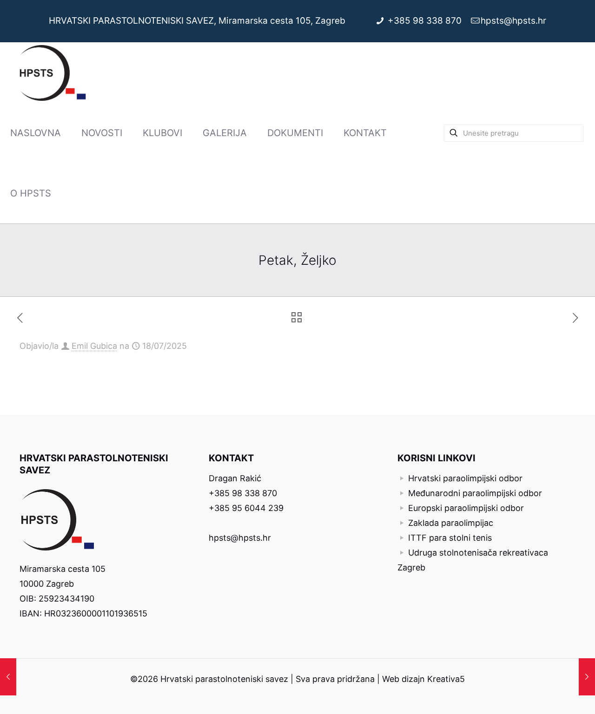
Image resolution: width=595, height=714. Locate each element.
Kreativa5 (446, 679)
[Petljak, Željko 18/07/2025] (587, 676)
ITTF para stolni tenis (450, 538)
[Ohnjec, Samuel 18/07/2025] (8, 676)
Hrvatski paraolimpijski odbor (465, 478)
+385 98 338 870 (425, 20)
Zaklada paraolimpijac (450, 523)
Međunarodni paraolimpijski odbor (475, 493)
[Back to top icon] (550, 695)
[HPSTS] (53, 72)
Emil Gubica (94, 346)
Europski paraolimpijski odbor (466, 508)
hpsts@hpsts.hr (513, 20)
